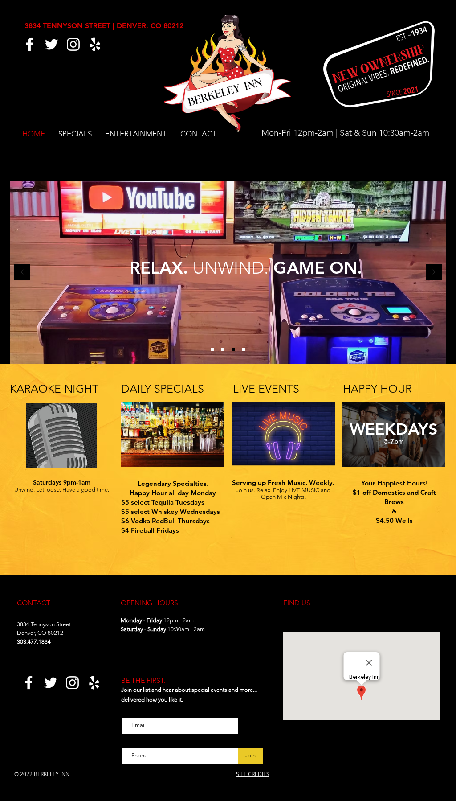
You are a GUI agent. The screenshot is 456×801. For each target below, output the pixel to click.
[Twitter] (51, 44)
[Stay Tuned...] (243, 349)
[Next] (434, 272)
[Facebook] (29, 44)
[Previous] (22, 272)
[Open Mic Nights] (222, 349)
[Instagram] (73, 44)
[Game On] (233, 349)
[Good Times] (212, 349)
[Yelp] (95, 44)
